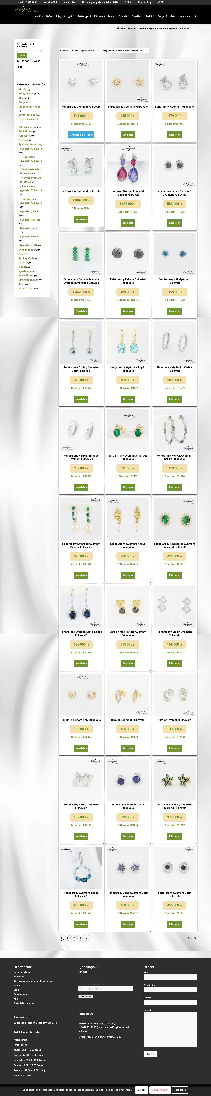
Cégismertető (22, 972)
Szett (21, 284)
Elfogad (141, 1090)
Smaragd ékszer (28, 279)
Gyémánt (23, 140)
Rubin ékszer (26, 275)
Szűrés (22, 56)
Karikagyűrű (25, 258)
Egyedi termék (26, 114)
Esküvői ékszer (27, 127)
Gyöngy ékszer (27, 249)
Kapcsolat (19, 976)
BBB (20, 98)
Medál (22, 267)
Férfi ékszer (25, 131)
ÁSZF (17, 999)
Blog (16, 990)
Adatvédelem (21, 994)
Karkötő (23, 262)
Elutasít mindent (160, 1090)
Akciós (22, 89)
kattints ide (32, 1032)
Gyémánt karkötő (30, 220)
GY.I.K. (17, 985)
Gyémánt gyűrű (29, 211)
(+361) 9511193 (87, 1027)
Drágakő (23, 102)
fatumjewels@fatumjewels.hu (104, 1037)
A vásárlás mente (24, 1003)
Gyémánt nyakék (29, 236)
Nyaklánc (23, 271)
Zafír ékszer (25, 288)
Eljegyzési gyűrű (28, 119)
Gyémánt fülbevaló (31, 148)
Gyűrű (21, 254)
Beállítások (180, 1090)
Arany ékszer (26, 93)
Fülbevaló (24, 135)
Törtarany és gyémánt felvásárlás (33, 981)
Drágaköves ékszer (30, 106)
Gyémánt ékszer (28, 144)
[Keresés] (194, 14)
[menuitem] (27, 3)
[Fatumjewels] (27, 14)
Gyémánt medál (29, 228)
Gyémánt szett (28, 245)
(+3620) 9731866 (88, 1023)
